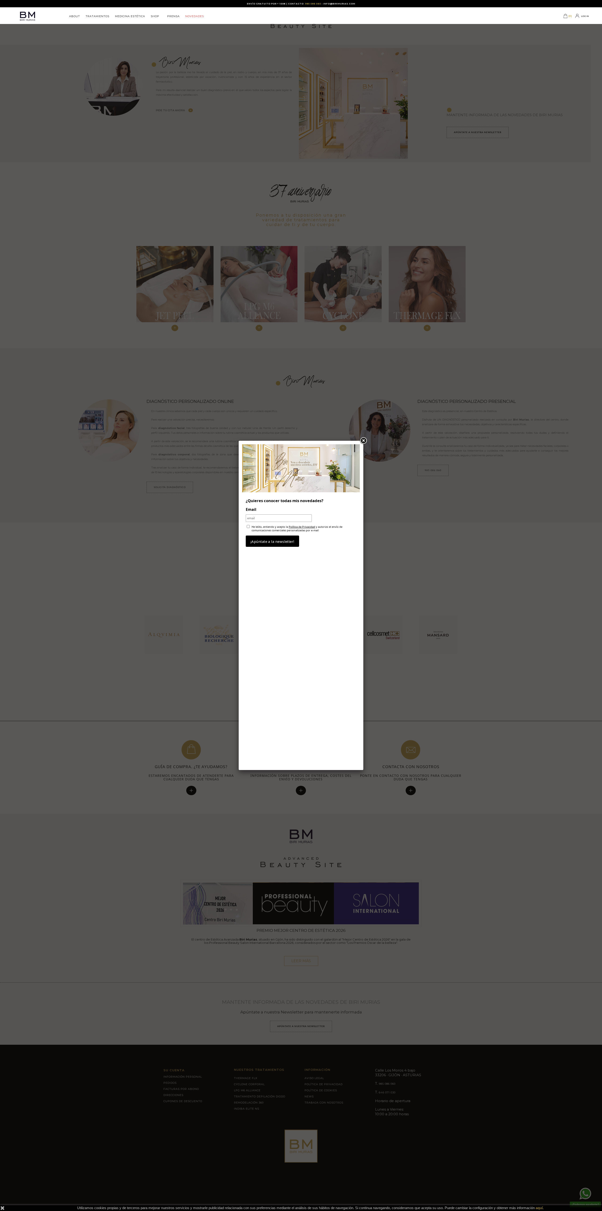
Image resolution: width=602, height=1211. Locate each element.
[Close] (363, 441)
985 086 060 (313, 3)
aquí (539, 1208)
